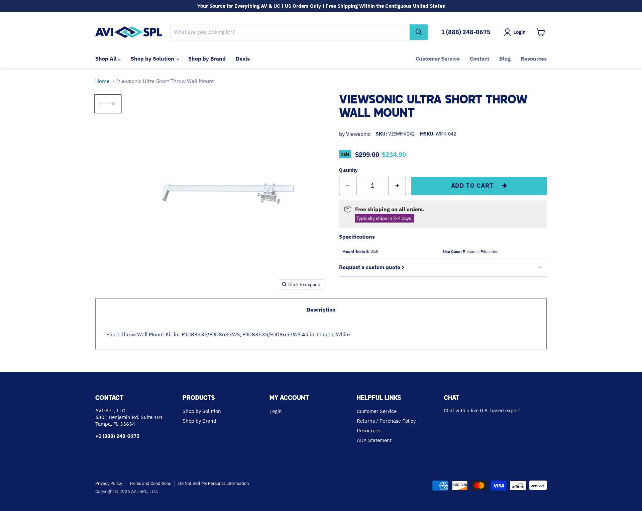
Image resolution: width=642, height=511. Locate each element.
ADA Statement (374, 440)
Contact (479, 58)
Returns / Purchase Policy (386, 421)
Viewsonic (358, 134)
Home (102, 81)
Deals (243, 58)
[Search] (419, 32)
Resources (534, 58)
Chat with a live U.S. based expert (482, 410)
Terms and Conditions (150, 483)
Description (321, 309)
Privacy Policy (108, 483)
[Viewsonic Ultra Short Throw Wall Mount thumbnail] (108, 104)
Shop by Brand (207, 58)
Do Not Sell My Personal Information (213, 483)
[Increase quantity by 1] (397, 186)
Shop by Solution (153, 58)
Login (276, 411)
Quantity (348, 170)
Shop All (106, 58)
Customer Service (438, 58)
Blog (505, 58)
